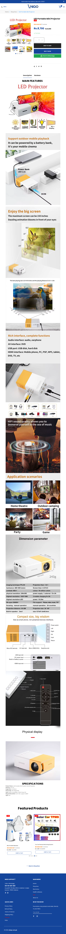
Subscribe (56, 912)
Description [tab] (27, 75)
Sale (34, 895)
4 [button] (21, 53)
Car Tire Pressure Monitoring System (13, 844)
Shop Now (14, 12)
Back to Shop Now (34, 866)
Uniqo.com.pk (13, 930)
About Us (35, 898)
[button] (37, 24)
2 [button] (17, 53)
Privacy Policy (8, 906)
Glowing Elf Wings (36, 844)
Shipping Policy (9, 914)
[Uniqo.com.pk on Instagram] (37, 916)
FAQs (6, 920)
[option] (16, 834)
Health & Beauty (37, 892)
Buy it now (47, 51)
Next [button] (31, 49)
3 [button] (19, 53)
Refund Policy (8, 909)
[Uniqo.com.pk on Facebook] (34, 916)
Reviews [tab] (37, 75)
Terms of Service (9, 912)
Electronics (36, 889)
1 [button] (15, 53)
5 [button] (36, 855)
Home (7, 12)
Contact (7, 917)
